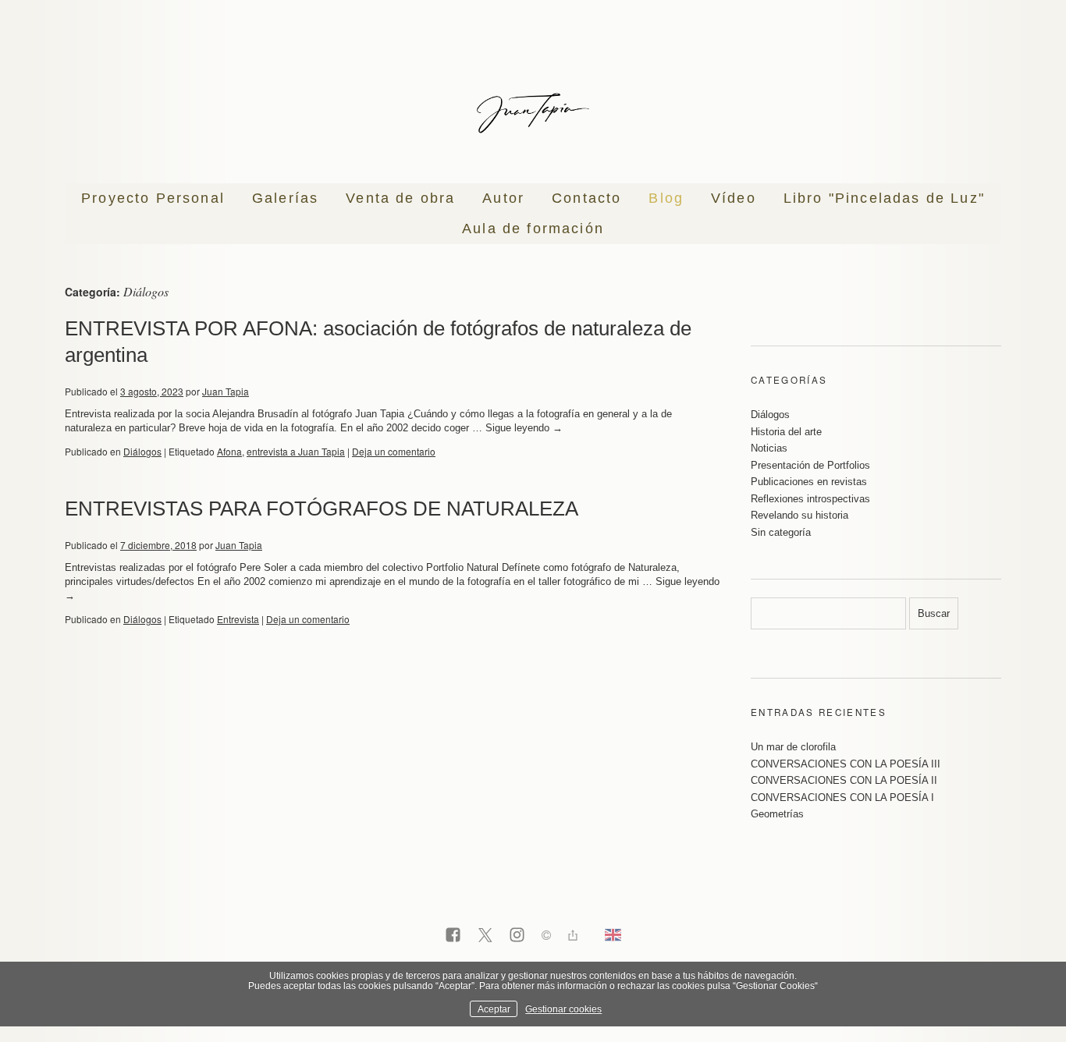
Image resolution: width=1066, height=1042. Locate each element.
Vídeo (733, 198)
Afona (229, 451)
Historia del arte (786, 432)
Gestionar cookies (563, 1009)
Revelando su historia (799, 515)
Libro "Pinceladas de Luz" (884, 198)
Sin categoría (781, 532)
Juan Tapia (225, 391)
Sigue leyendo (524, 428)
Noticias (769, 448)
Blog (666, 198)
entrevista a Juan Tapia (296, 451)
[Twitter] (485, 936)
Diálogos (142, 451)
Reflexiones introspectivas (810, 499)
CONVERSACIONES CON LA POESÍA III (845, 764)
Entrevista (238, 619)
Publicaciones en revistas (809, 481)
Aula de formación (533, 228)
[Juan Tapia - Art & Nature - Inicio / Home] (533, 113)
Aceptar (494, 1009)
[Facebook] (453, 936)
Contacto (586, 198)
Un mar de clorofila (793, 747)
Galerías (285, 198)
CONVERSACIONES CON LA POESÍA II (844, 780)
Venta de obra (400, 198)
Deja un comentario (393, 451)
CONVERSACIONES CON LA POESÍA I (842, 797)
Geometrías (777, 814)
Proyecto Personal (153, 198)
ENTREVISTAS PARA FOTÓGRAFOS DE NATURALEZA (321, 508)
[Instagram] (517, 936)
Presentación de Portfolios (810, 465)
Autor (503, 198)
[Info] (546, 937)
